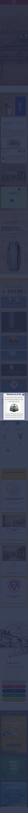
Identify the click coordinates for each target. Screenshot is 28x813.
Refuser (14, 412)
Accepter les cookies (14, 408)
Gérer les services (13, 405)
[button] (26, 394)
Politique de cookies (8, 418)
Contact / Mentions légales (18, 418)
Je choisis (14, 416)
